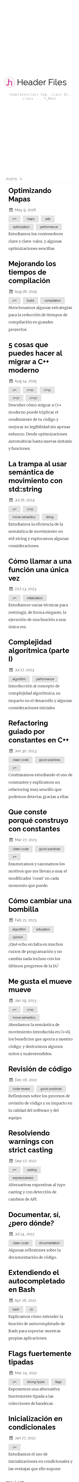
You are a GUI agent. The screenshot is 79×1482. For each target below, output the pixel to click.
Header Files (42, 82)
